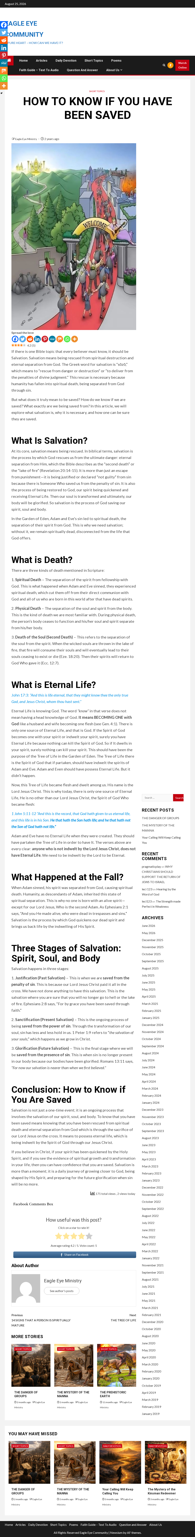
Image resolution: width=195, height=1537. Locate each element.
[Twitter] (22, 339)
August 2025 (150, 968)
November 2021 (153, 1265)
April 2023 (149, 1159)
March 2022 (150, 1251)
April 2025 (149, 996)
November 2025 (153, 947)
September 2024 (153, 1046)
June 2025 (148, 982)
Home (23, 60)
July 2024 (148, 1060)
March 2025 (150, 1003)
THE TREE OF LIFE (123, 1317)
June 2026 (148, 925)
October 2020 (151, 1329)
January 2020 (150, 1378)
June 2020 (148, 1343)
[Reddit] (30, 339)
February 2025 (151, 1010)
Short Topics (94, 60)
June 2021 (148, 1293)
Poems (116, 60)
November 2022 (153, 1194)
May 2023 (148, 1152)
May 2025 (148, 989)
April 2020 (149, 1357)
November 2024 (153, 1032)
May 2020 (148, 1350)
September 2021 (153, 1272)
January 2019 (150, 1413)
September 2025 (153, 961)
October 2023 (151, 1124)
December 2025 (152, 940)
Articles (41, 60)
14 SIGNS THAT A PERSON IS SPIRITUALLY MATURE (40, 1320)
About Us (112, 70)
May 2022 (148, 1237)
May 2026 (148, 933)
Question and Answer (82, 70)
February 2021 (151, 1315)
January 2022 (150, 1258)
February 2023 (151, 1173)
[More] (74, 339)
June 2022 (148, 1230)
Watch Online (182, 65)
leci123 (147, 901)
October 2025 (151, 954)
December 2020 (152, 1322)
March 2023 (150, 1166)
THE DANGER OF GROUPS (26, 1394)
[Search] (163, 65)
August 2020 (150, 1336)
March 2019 (150, 1399)
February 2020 (151, 1371)
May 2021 (148, 1300)
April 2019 (149, 1392)
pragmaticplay (151, 866)
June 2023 (148, 1145)
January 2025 (150, 1017)
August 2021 (150, 1279)
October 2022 (151, 1201)
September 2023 (153, 1131)
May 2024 (148, 1074)
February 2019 (151, 1406)
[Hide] (1, 93)
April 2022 (149, 1244)
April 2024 (149, 1081)
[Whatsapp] (67, 339)
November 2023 (153, 1117)
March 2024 (150, 1088)
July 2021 (148, 1286)
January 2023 (150, 1180)
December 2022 (152, 1187)
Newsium (116, 1532)
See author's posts (62, 1291)
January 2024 (150, 1102)
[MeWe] (52, 339)
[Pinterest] (45, 339)
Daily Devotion (66, 60)
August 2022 (150, 1215)
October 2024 (151, 1039)
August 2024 (150, 1053)
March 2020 (150, 1364)
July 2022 (148, 1223)
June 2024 (148, 1067)
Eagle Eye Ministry (26, 139)
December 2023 (152, 1109)
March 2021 (150, 1308)
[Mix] (59, 339)
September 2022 (153, 1208)
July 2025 (148, 975)
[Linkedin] (37, 339)
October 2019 (151, 1385)
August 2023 (150, 1138)
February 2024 (151, 1095)
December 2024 (152, 1025)
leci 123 (147, 889)
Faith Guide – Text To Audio (39, 70)
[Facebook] (15, 339)
